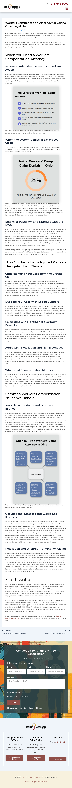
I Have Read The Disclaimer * (19, 696)
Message (10, 677)
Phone (48, 667)
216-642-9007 (60, 742)
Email (29, 667)
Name (9, 667)
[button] (66, 8)
